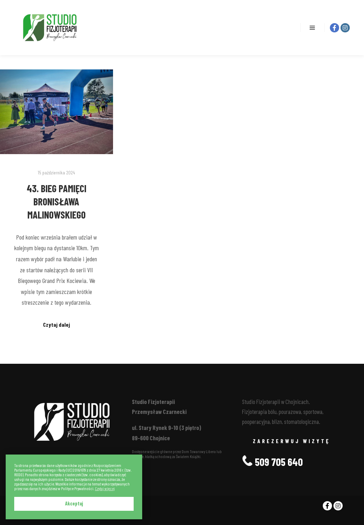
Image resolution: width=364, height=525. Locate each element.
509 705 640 (278, 461)
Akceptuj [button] (74, 503)
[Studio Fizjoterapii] (49, 27)
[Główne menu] (312, 27)
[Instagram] (345, 27)
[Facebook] (334, 27)
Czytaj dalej (56, 324)
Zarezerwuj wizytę (291, 440)
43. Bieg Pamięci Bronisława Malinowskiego (56, 201)
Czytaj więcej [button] (105, 488)
